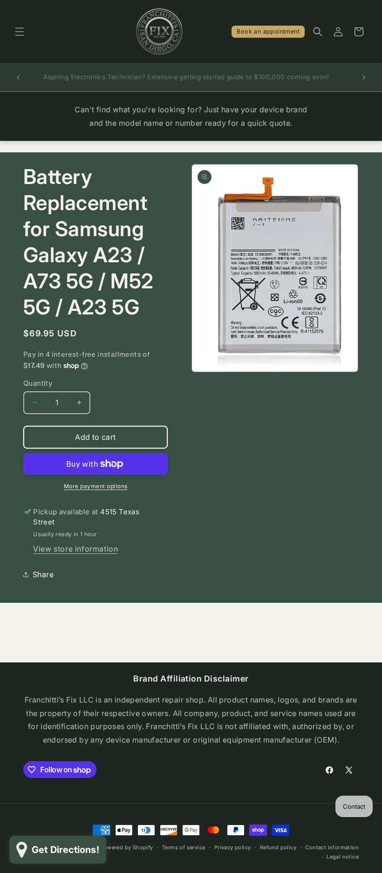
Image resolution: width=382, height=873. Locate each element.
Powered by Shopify (126, 847)
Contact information (332, 847)
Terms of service (183, 847)
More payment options (96, 486)
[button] (19, 31)
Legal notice (343, 856)
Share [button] (43, 574)
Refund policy (278, 847)
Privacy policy (232, 847)
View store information (75, 548)
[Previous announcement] (18, 77)
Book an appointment (268, 31)
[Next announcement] (364, 77)
